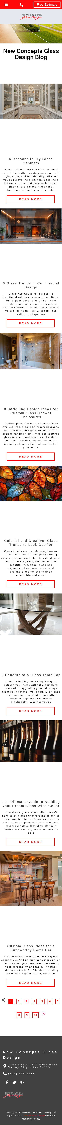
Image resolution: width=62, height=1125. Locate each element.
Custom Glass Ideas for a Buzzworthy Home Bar (31, 948)
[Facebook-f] (7, 1082)
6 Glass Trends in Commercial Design (31, 285)
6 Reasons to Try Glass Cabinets (31, 161)
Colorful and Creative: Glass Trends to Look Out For (31, 543)
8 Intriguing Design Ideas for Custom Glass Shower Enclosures (31, 413)
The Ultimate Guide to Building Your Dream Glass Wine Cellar (31, 804)
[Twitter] (14, 1082)
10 (36, 1014)
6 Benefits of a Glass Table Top (31, 675)
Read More (30, 199)
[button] (6, 4)
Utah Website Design (34, 1115)
